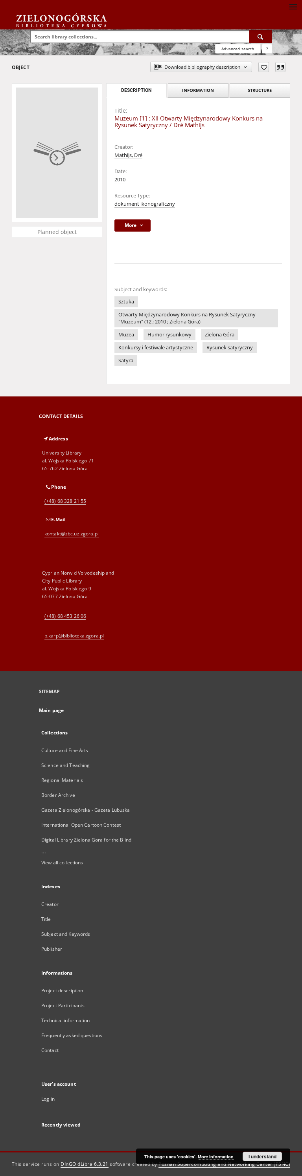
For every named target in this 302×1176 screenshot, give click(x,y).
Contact (50, 1050)
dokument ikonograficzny (144, 204)
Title (46, 919)
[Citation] (280, 67)
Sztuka (126, 301)
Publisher (51, 949)
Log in (48, 1099)
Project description (62, 990)
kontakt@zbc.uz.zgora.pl (71, 533)
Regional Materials (62, 780)
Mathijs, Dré (128, 155)
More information (216, 1157)
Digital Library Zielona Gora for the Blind (86, 839)
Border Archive (58, 795)
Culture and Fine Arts (64, 750)
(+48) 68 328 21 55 (65, 501)
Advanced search (237, 48)
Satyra (125, 360)
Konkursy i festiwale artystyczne (155, 347)
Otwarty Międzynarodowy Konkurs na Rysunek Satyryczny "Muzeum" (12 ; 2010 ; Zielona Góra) (187, 318)
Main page (51, 710)
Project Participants (63, 1005)
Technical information (65, 1020)
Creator (50, 904)
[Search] (260, 36)
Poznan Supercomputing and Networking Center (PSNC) (224, 1164)
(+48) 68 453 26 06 (65, 616)
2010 (119, 179)
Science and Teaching (65, 765)
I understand (262, 1156)
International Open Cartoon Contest (81, 825)
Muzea (126, 334)
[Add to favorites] (263, 67)
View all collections (62, 862)
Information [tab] (198, 90)
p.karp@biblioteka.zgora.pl (74, 635)
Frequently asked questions (71, 1035)
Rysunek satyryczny (229, 347)
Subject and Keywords (65, 934)
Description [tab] (136, 90)
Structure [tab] (260, 90)
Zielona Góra (219, 334)
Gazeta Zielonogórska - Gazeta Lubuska (85, 810)
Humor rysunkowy (169, 334)
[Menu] (293, 6)
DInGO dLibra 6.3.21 (85, 1164)
